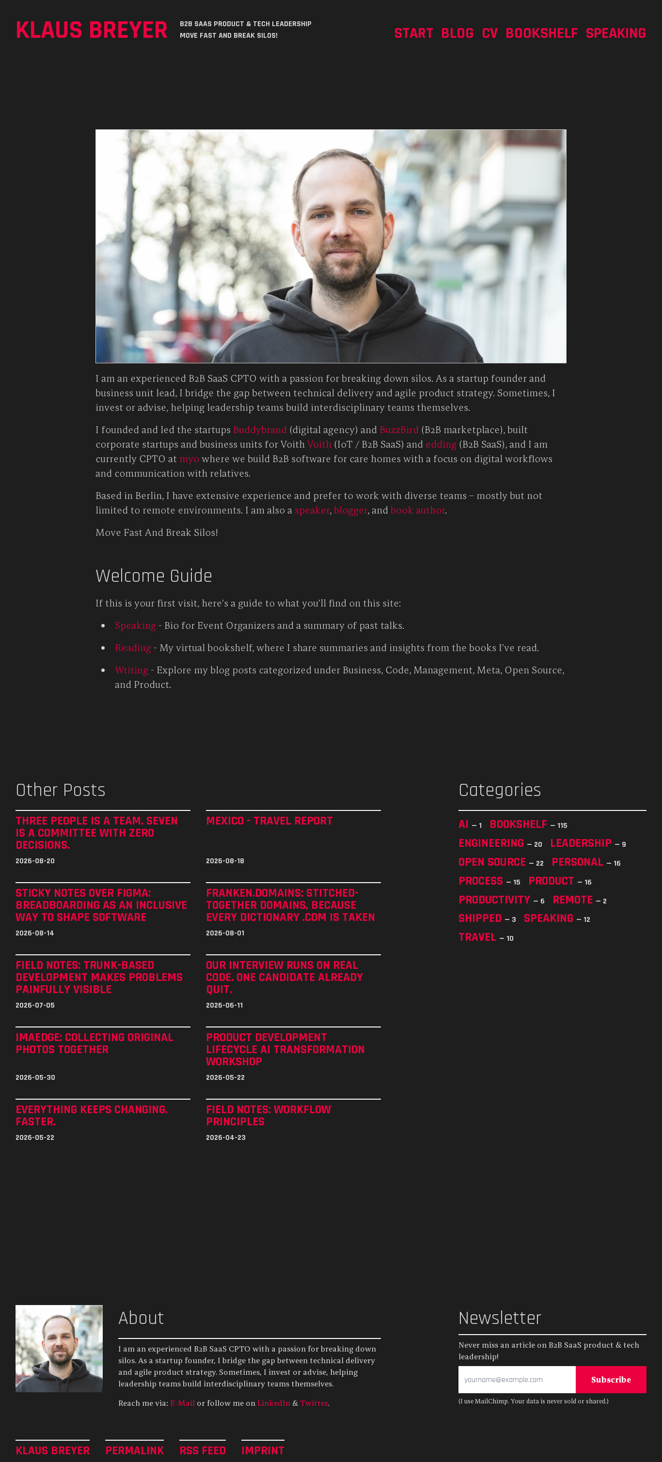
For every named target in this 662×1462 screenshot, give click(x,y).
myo (189, 458)
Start (413, 32)
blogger (350, 510)
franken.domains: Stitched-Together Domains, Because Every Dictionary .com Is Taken (290, 905)
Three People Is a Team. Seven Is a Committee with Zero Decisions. (97, 833)
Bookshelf (541, 32)
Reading (133, 647)
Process (482, 880)
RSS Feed (202, 1450)
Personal (579, 862)
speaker (312, 510)
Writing (131, 670)
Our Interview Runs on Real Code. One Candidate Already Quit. (284, 977)
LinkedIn (273, 1403)
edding (441, 444)
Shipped (481, 918)
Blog (457, 32)
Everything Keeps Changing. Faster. (92, 1116)
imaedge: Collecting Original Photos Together (94, 1043)
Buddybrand (260, 429)
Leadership (582, 843)
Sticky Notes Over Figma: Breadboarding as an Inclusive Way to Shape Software (101, 905)
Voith (319, 444)
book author (418, 510)
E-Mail (182, 1403)
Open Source (493, 862)
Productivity (495, 899)
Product (552, 880)
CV (490, 32)
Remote (574, 899)
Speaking (615, 32)
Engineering (492, 843)
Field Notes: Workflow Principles (268, 1116)
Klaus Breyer (92, 30)
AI (465, 824)
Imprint (262, 1450)
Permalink (134, 1450)
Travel (478, 937)
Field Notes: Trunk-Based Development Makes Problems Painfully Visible (99, 977)
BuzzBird (399, 429)
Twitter (314, 1403)
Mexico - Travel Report (269, 821)
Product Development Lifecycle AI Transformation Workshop (285, 1049)
